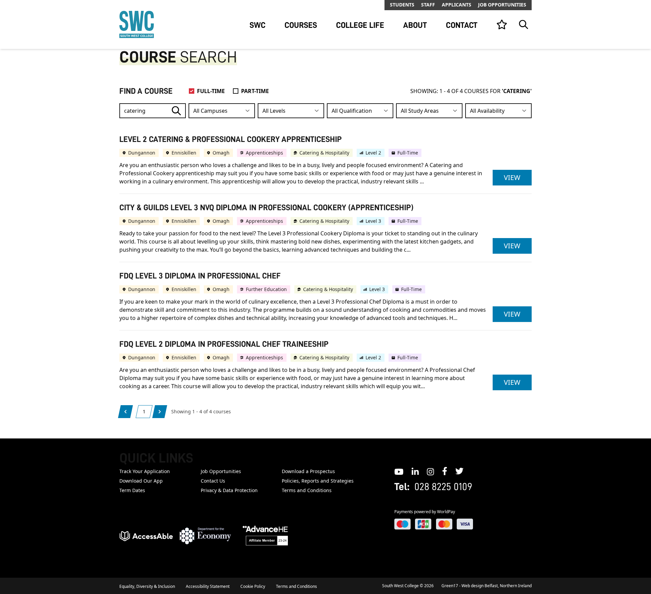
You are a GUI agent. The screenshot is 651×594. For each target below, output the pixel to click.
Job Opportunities (502, 4)
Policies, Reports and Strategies (318, 481)
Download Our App (141, 481)
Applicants (456, 4)
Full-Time (211, 91)
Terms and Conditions (307, 490)
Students (402, 4)
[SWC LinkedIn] (415, 471)
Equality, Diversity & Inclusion (147, 586)
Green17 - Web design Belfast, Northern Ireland (486, 586)
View (518, 177)
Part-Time (255, 91)
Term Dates (132, 490)
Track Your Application (144, 471)
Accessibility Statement (208, 586)
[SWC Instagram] (430, 471)
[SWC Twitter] (459, 471)
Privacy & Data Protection (229, 490)
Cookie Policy (252, 586)
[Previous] (125, 411)
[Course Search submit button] (176, 110)
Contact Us (213, 481)
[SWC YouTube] (398, 471)
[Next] (159, 411)
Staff (428, 4)
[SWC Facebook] (444, 471)
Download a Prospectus (308, 471)
